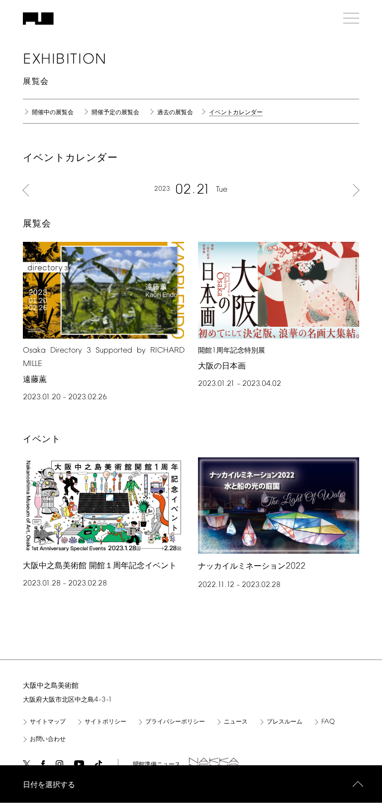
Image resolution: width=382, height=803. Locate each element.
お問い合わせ (48, 739)
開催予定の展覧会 (115, 113)
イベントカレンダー (236, 113)
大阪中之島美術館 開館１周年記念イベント (100, 566)
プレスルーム (284, 722)
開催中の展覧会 (53, 113)
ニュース (236, 722)
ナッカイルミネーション (251, 566)
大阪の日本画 (222, 366)
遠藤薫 (35, 379)
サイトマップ (48, 722)
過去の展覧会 (175, 113)
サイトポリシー (105, 722)
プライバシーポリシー (175, 722)
